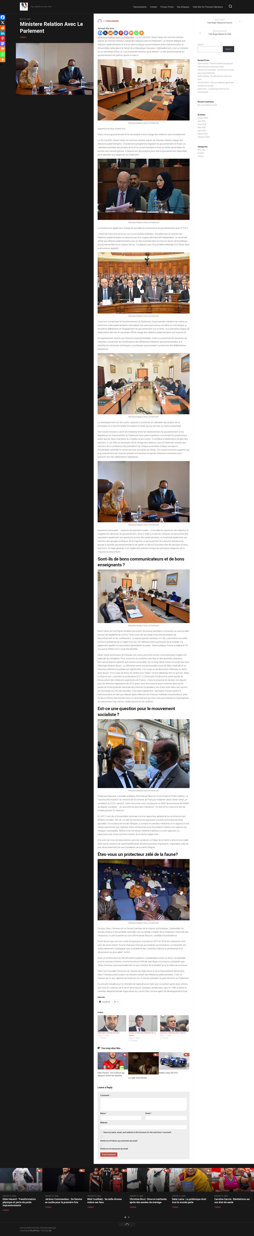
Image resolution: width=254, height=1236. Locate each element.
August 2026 (203, 118)
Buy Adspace (183, 7)
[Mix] (131, 33)
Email (148, 1113)
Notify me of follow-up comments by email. (119, 1141)
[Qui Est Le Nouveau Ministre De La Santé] (143, 1023)
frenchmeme (112, 21)
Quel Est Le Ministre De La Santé (173, 1033)
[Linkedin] (115, 33)
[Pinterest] (121, 33)
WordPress (35, 1231)
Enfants (201, 153)
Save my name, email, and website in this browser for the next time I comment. (137, 1132)
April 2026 (202, 131)
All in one (201, 150)
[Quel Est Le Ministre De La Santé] (174, 1023)
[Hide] (1, 65)
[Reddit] (110, 33)
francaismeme (140, 7)
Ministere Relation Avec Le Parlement (116, 37)
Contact (153, 7)
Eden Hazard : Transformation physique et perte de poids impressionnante (19, 1202)
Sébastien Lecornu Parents (108, 1033)
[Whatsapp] (136, 33)
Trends (23, 37)
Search (201, 44)
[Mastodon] (126, 33)
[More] (141, 33)
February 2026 (204, 137)
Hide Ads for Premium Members (208, 7)
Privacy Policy (167, 7)
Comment (105, 1095)
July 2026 (202, 121)
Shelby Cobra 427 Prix (168, 1073)
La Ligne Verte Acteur (137, 1078)
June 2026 (202, 124)
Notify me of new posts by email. (114, 1149)
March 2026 (203, 134)
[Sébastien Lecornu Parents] (112, 1023)
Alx (50, 1231)
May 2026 (202, 127)
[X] (105, 33)
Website (103, 1123)
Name (103, 1113)
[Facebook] (100, 33)
